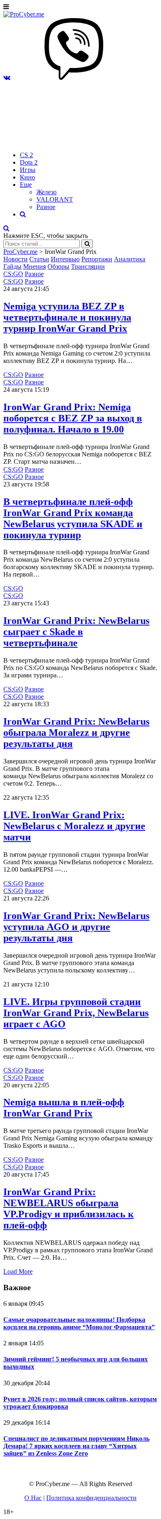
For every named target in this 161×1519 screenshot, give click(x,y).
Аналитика (129, 259)
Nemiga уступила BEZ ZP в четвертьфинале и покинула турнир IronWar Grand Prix (67, 317)
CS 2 (26, 154)
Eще (26, 184)
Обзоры (58, 266)
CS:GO (13, 273)
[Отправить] (87, 244)
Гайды (12, 266)
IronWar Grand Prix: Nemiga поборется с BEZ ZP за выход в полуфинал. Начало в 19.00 (72, 418)
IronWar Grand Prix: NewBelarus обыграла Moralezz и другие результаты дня (76, 732)
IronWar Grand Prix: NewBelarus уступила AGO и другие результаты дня (76, 926)
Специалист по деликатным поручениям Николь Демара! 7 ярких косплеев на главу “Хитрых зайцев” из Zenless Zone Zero (76, 1446)
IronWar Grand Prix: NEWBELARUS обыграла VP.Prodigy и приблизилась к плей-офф (68, 1208)
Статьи (39, 259)
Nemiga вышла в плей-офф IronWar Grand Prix (63, 1108)
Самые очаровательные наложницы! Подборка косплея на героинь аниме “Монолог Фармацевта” (79, 1323)
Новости (15, 259)
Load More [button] (18, 1271)
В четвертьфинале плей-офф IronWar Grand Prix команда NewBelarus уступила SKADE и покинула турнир (72, 518)
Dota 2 (29, 162)
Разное (45, 206)
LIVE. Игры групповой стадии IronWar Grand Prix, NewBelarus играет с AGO (76, 1012)
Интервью (65, 259)
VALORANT (54, 199)
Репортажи (96, 259)
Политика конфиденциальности (91, 1497)
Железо (46, 191)
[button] (6, 77)
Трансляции (88, 266)
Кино (27, 177)
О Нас (33, 1497)
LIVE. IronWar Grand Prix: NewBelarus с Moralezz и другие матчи (74, 826)
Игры (28, 169)
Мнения (34, 266)
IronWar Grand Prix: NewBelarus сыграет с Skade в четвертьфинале (76, 631)
